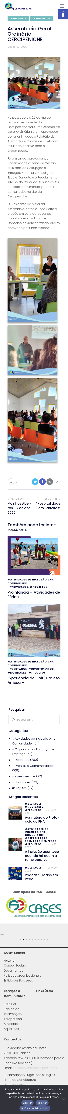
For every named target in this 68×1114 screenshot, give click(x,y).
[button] (63, 14)
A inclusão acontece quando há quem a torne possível (42, 856)
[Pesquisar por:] (34, 719)
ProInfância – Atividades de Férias (34, 594)
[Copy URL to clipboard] (57, 481)
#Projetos (38, 587)
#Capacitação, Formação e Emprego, (41, 839)
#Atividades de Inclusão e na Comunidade (31, 581)
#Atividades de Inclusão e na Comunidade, (36, 832)
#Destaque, (33, 803)
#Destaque (18, 18)
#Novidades (42, 18)
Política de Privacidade (35, 1108)
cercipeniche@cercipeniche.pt (35, 1068)
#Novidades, (34, 806)
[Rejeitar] (63, 1099)
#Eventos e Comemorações (33, 766)
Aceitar (27, 1102)
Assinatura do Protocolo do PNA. (42, 820)
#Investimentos (41, 669)
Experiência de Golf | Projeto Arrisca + (34, 680)
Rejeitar (42, 1102)
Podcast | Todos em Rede (41, 877)
